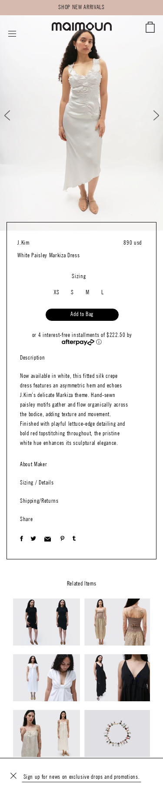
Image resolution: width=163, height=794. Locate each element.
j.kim (23, 243)
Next (150, 116)
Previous (14, 116)
